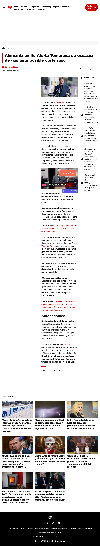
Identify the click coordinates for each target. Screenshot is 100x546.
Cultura (30, 9)
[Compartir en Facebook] (85, 69)
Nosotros (30, 529)
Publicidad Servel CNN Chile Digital (81, 529)
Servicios (41, 9)
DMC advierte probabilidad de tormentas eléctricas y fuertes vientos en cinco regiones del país (91, 115)
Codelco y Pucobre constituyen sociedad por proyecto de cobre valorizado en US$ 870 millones (81, 461)
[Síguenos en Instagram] (53, 523)
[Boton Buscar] (83, 7)
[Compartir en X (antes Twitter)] (90, 69)
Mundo (24, 6)
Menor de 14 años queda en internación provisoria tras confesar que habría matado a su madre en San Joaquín (91, 92)
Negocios (35, 6)
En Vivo (22, 529)
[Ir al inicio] (10, 7)
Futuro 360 (19, 9)
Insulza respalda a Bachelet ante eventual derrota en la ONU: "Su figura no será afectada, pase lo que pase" (50, 495)
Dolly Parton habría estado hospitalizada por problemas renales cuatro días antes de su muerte (90, 136)
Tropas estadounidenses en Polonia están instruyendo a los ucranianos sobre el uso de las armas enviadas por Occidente (59, 305)
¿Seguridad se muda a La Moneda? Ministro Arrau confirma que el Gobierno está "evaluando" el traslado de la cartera (90, 159)
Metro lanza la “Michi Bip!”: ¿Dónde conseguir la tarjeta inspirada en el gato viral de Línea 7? (90, 183)
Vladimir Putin (47, 246)
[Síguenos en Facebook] (41, 523)
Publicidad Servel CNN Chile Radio (50, 533)
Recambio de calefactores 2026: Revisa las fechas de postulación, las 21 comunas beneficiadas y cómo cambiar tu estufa (16, 497)
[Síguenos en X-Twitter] (47, 523)
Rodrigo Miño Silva (13, 71)
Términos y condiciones (59, 529)
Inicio (4, 48)
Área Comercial (13, 529)
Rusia (47, 111)
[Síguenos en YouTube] (59, 523)
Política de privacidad (42, 529)
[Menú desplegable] (4, 7)
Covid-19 (66, 344)
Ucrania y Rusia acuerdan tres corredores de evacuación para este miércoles (59, 228)
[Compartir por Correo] (80, 69)
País (16, 6)
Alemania (61, 102)
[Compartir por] (96, 69)
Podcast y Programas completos (56, 6)
